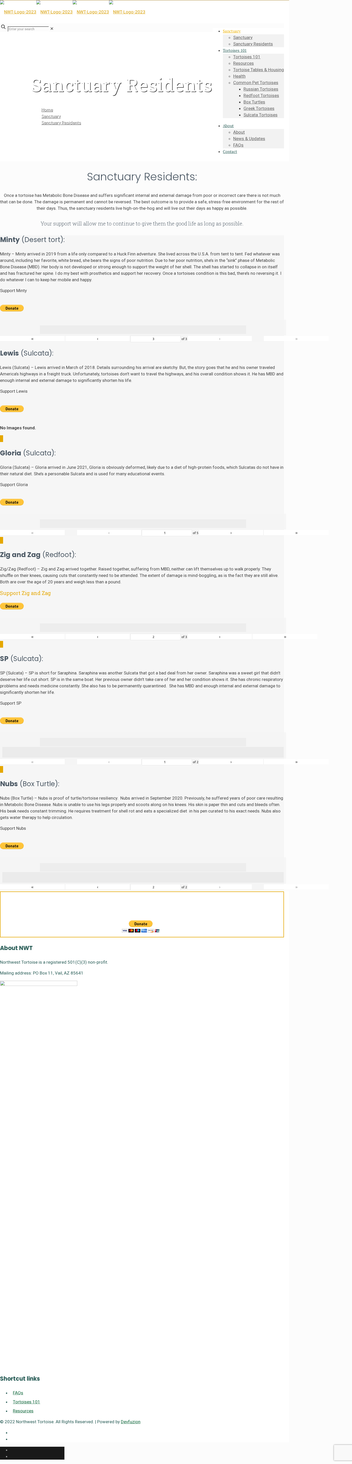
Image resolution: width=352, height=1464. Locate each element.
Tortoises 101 (26, 1401)
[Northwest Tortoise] (72, 11)
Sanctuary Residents (61, 122)
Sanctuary (51, 116)
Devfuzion (130, 1421)
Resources (23, 1410)
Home (47, 109)
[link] (52, 28)
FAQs (18, 1392)
